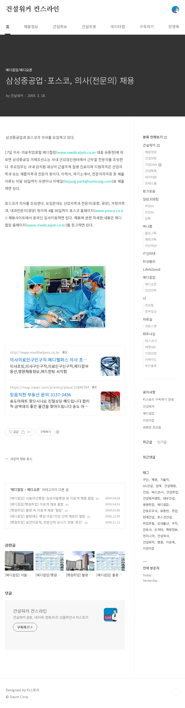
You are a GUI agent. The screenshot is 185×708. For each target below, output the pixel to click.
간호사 (147, 529)
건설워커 (149, 145)
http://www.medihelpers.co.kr (34, 352)
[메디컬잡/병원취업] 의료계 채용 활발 (37, 504)
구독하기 (146, 26)
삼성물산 (163, 523)
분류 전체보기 (153, 137)
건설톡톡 (151, 170)
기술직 (164, 479)
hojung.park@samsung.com (88, 181)
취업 (175, 510)
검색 (164, 9)
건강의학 (151, 290)
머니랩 (147, 226)
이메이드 (151, 359)
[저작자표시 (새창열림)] (57, 432)
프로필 (149, 305)
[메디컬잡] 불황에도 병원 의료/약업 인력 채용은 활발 (47, 516)
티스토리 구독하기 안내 (158, 399)
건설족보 (60, 26)
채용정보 (31, 26)
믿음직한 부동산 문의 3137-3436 (40, 394)
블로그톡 (151, 233)
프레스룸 (151, 183)
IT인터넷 (149, 253)
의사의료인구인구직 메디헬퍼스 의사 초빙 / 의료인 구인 (50, 359)
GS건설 (148, 485)
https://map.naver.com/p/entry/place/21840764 (49, 387)
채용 (154, 479)
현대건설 (148, 517)
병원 (160, 542)
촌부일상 (151, 311)
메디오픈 (33, 489)
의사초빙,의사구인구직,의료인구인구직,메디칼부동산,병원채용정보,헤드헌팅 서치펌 (49, 368)
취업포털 (148, 523)
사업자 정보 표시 (21, 459)
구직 (175, 523)
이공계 (170, 542)
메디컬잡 (17, 489)
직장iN (149, 212)
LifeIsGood (151, 269)
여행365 (150, 347)
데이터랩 (118, 26)
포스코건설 (164, 517)
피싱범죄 (149, 261)
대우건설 (169, 498)
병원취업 (148, 504)
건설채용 (170, 485)
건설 (146, 492)
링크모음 (149, 191)
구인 (146, 479)
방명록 (173, 26)
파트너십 (149, 333)
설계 (158, 485)
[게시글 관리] (29, 432)
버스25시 (151, 340)
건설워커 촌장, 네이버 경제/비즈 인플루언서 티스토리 (50, 617)
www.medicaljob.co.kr (76, 152)
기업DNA (151, 164)
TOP (175, 692)
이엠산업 (151, 353)
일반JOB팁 (151, 199)
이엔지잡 (148, 420)
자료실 (147, 319)
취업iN (149, 206)
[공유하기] (23, 432)
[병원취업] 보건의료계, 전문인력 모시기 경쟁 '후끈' (46, 522)
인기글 (162, 441)
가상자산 (151, 245)
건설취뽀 (89, 26)
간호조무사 (150, 510)
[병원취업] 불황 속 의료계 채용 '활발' (36, 510)
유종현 (164, 510)
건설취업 (172, 492)
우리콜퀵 (151, 365)
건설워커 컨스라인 (32, 9)
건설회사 (163, 536)
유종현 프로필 (152, 427)
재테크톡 (151, 239)
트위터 (158, 529)
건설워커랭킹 (151, 498)
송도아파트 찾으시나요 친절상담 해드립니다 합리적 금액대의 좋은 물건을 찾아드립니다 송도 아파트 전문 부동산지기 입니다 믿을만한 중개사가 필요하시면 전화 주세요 (50, 403)
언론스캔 (151, 326)
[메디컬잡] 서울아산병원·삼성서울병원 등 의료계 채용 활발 (52, 498)
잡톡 (148, 218)
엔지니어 (148, 536)
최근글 (147, 441)
